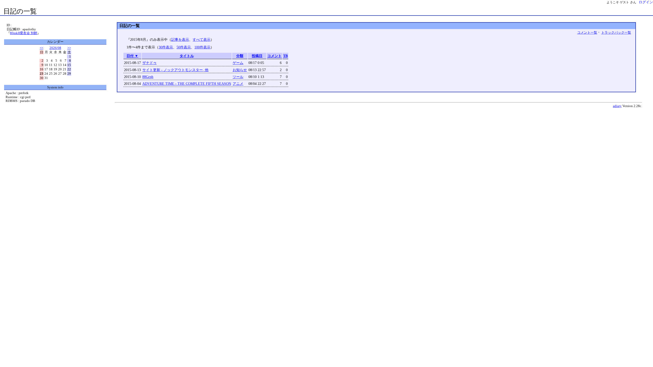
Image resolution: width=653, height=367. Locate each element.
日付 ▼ (132, 56)
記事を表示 (180, 39)
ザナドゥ (149, 63)
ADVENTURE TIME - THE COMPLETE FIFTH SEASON (186, 84)
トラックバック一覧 (616, 32)
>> (69, 48)
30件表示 (166, 47)
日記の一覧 (20, 11)
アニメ (238, 84)
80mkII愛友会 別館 (23, 33)
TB (285, 56)
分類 (239, 56)
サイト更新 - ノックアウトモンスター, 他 (175, 70)
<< (41, 48)
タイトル (187, 56)
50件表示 (184, 47)
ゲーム (238, 63)
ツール (238, 77)
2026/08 (55, 48)
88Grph (147, 77)
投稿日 (257, 56)
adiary (617, 106)
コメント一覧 (587, 32)
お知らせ (240, 70)
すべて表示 (201, 39)
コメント (274, 56)
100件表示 (202, 47)
